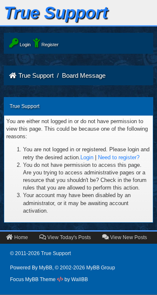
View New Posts (128, 237)
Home (20, 237)
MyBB (45, 268)
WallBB (79, 279)
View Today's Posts (68, 237)
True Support (36, 75)
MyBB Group (100, 268)
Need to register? (118, 157)
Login (86, 157)
